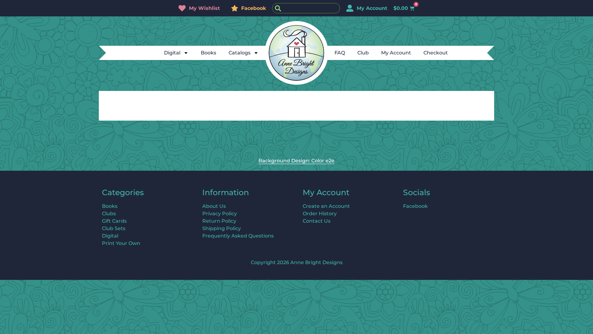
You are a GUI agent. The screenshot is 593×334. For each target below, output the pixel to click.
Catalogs (239, 53)
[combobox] (306, 8)
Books (208, 53)
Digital (172, 53)
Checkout (435, 53)
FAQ (339, 53)
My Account (396, 53)
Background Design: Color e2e (296, 161)
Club (363, 53)
